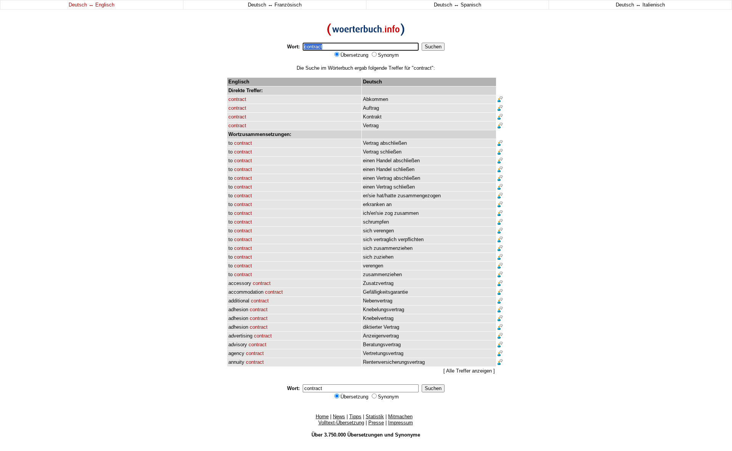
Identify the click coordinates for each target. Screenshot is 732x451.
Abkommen (375, 99)
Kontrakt (372, 117)
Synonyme (407, 435)
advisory (237, 344)
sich (367, 230)
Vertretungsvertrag (383, 353)
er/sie (369, 195)
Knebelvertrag (378, 318)
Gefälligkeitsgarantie (385, 292)
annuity (236, 362)
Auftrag (371, 108)
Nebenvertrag (377, 301)
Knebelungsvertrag (383, 309)
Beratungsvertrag (382, 344)
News (339, 416)
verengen (384, 230)
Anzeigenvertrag (381, 336)
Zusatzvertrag (378, 283)
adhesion (238, 309)
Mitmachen (400, 416)
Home (322, 416)
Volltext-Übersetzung (341, 422)
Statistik (375, 416)
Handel (384, 160)
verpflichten (411, 239)
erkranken (374, 204)
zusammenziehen (393, 248)
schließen (390, 152)
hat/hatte (386, 195)
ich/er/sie (373, 213)
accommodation (245, 292)
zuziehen (383, 257)
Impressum (400, 422)
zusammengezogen (419, 195)
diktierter (372, 327)
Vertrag (371, 125)
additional (238, 301)
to (230, 143)
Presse (376, 422)
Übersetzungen (365, 435)
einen (369, 160)
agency (236, 353)
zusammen (406, 213)
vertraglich (385, 239)
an (389, 204)
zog (389, 213)
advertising (240, 336)
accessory (239, 283)
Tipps (355, 416)
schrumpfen (376, 222)
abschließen (393, 143)
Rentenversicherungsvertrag (394, 362)
